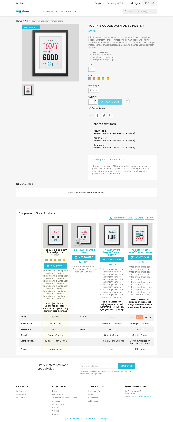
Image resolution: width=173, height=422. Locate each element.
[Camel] (51, 260)
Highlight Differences (122, 218)
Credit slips (93, 397)
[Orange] (55, 260)
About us (56, 401)
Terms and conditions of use (64, 397)
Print (150, 218)
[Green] (59, 260)
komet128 (83, 262)
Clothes (48, 11)
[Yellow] (64, 260)
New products (22, 394)
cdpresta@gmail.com (141, 396)
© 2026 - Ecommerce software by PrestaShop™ (86, 418)
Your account (96, 386)
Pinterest (110, 115)
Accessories (63, 11)
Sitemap (55, 411)
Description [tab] (99, 159)
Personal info (94, 391)
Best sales (20, 397)
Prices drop (21, 391)
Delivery (55, 391)
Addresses (93, 401)
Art (76, 11)
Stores (55, 414)
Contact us (21, 3)
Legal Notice (57, 394)
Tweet (103, 115)
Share (97, 115)
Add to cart (110, 101)
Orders (91, 394)
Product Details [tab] (117, 159)
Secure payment (59, 404)
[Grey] (46, 260)
